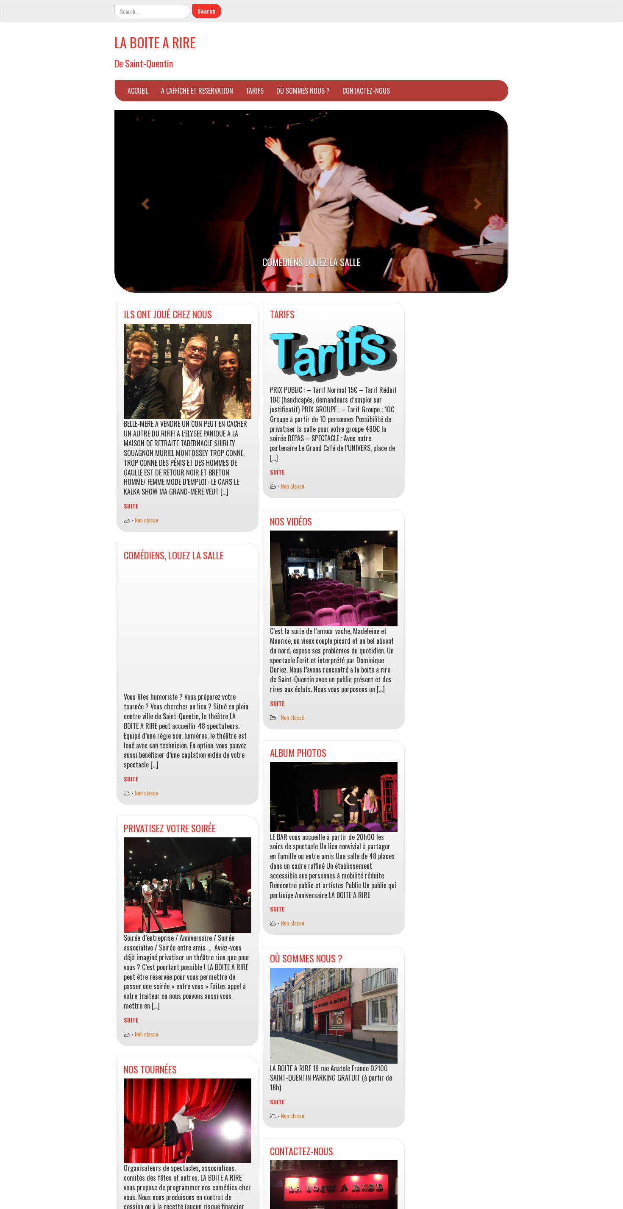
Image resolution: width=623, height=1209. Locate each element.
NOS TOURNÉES (150, 1069)
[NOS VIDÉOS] (334, 578)
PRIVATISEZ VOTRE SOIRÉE (170, 828)
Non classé (146, 520)
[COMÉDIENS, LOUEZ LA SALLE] (187, 628)
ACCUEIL (138, 91)
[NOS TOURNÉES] (187, 1120)
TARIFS (255, 91)
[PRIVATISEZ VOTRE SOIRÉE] (187, 885)
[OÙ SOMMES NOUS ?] (334, 1016)
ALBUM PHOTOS (298, 752)
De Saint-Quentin (143, 63)
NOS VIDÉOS (291, 521)
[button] (144, 201)
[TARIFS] (334, 355)
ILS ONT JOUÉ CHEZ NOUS (168, 314)
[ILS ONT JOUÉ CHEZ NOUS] (187, 372)
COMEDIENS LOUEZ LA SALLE (311, 262)
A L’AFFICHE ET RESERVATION (197, 91)
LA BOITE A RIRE (154, 42)
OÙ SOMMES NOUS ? (303, 91)
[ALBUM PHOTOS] (334, 797)
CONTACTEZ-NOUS (366, 91)
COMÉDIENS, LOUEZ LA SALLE (174, 555)
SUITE (131, 506)
